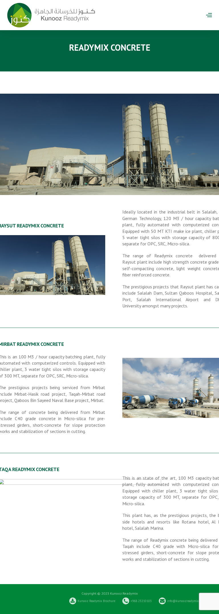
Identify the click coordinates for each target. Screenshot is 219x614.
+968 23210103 (141, 601)
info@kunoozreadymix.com (186, 601)
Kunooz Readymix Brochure (96, 601)
